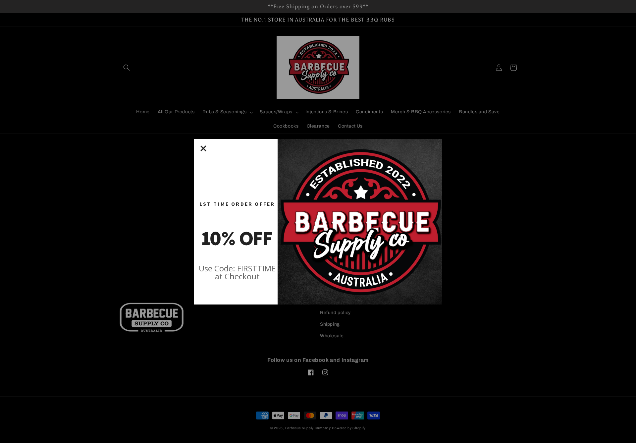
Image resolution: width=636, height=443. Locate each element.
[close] (203, 148)
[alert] (318, 222)
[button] (203, 148)
